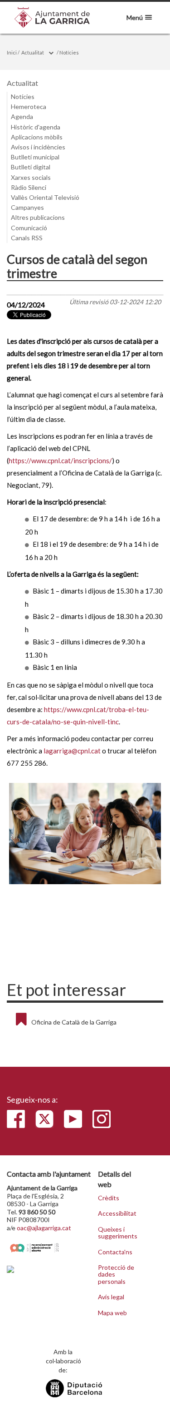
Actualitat (32, 52)
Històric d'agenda (35, 127)
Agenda (22, 116)
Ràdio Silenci (28, 187)
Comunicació (29, 228)
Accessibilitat (117, 1213)
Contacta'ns (115, 1252)
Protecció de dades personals (116, 1274)
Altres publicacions (38, 217)
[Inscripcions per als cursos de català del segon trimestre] (85, 833)
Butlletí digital (30, 167)
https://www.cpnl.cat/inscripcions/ (60, 460)
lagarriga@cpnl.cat (72, 751)
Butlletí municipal (35, 157)
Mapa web (112, 1313)
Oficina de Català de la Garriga (74, 1022)
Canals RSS (27, 238)
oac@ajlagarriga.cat (44, 1228)
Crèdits (108, 1198)
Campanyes (27, 207)
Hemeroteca (28, 106)
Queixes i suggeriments (117, 1233)
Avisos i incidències (38, 147)
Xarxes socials (31, 177)
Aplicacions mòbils (37, 137)
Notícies (69, 52)
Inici (12, 52)
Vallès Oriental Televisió (45, 197)
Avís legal (111, 1297)
